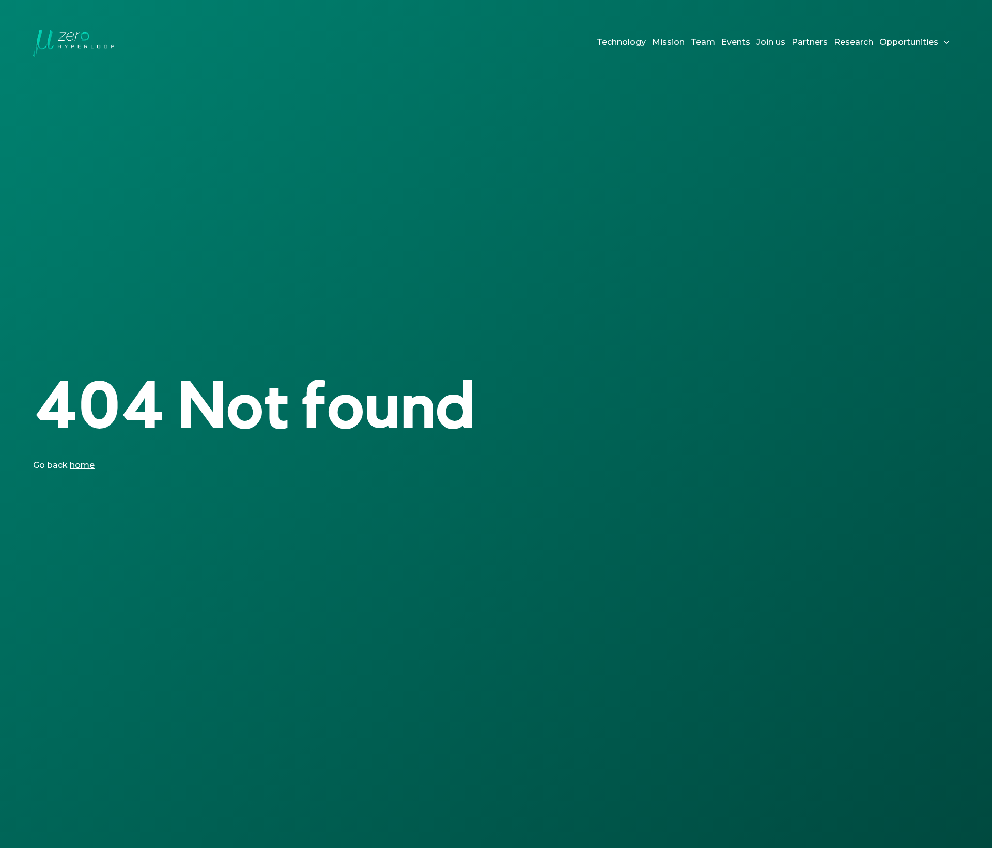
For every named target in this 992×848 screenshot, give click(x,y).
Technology (621, 42)
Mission (668, 42)
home (82, 465)
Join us (770, 42)
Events (735, 42)
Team (703, 42)
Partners (810, 42)
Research (853, 42)
